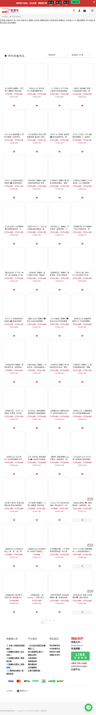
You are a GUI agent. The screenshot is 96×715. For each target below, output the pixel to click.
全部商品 (5, 17)
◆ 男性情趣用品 (15, 17)
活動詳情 (75, 2)
